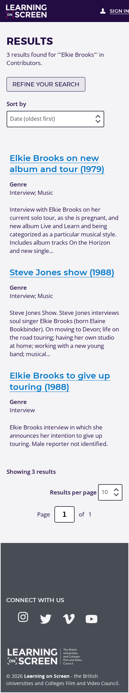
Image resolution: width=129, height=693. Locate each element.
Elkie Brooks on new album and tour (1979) (57, 163)
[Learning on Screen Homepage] (26, 11)
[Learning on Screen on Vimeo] (69, 619)
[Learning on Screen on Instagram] (23, 617)
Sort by (16, 104)
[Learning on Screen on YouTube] (91, 619)
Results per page (73, 492)
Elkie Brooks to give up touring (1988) (60, 381)
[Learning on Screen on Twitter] (46, 619)
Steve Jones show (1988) (62, 272)
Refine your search (45, 84)
